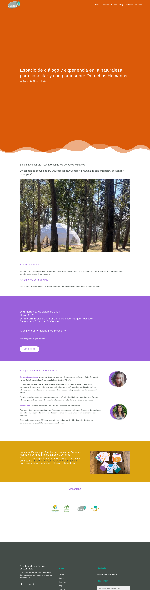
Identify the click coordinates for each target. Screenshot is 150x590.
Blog (121, 5)
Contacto (139, 5)
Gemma (25, 81)
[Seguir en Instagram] (25, 584)
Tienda (61, 574)
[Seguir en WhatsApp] (33, 584)
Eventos (43, 81)
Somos (114, 5)
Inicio (97, 5)
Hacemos (105, 5)
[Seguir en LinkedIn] (29, 584)
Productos (129, 5)
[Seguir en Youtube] (21, 584)
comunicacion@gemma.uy (107, 574)
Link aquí (29, 349)
